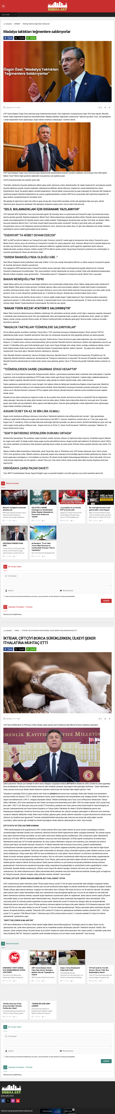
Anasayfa (9, 24)
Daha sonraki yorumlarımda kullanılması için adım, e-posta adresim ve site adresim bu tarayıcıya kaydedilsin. (40, 596)
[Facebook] (3, 1101)
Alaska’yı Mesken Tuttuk (27, 15)
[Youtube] (18, 1101)
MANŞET (17, 24)
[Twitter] (8, 1101)
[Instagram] (13, 1101)
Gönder (33, 38)
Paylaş (10, 38)
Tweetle (21, 38)
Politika (16, 630)
